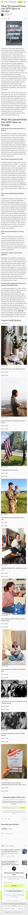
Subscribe (20, 2)
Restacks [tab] (10, 828)
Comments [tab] (4, 828)
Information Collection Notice (18, 895)
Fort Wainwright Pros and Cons (9, 470)
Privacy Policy (15, 896)
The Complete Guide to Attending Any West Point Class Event (10, 850)
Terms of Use (21, 894)
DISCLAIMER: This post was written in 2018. (10, 853)
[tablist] (7, 828)
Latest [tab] (6, 846)
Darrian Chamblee (8, 14)
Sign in (25, 2)
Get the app (20, 908)
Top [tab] (2, 846)
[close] (24, 867)
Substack (7, 912)
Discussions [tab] (11, 846)
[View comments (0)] (5, 18)
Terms (19, 904)
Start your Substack (10, 908)
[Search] (25, 846)
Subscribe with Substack (15, 891)
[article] (14, 854)
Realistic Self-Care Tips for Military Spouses (13, 369)
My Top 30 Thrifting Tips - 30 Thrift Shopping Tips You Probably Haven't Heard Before (10, 863)
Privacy (16, 904)
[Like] (2, 18)
